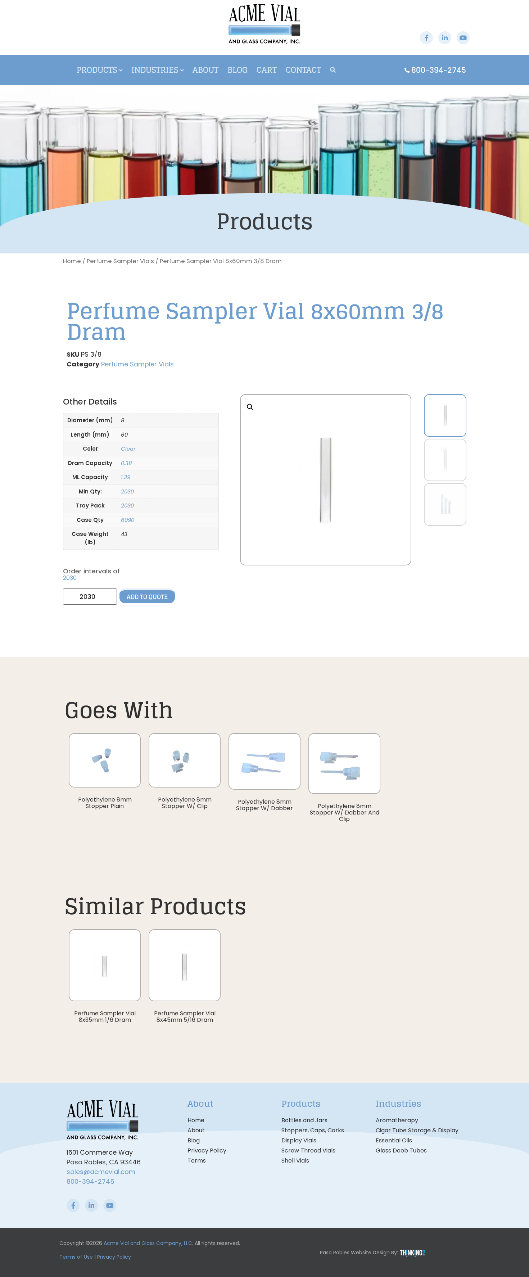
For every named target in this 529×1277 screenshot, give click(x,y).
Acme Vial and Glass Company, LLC (148, 1243)
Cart (267, 70)
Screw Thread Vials (308, 1150)
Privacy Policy (206, 1150)
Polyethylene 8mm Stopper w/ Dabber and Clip (344, 812)
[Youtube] (463, 37)
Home (72, 261)
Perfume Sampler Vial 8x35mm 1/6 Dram (105, 1016)
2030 (127, 491)
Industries (154, 70)
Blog (237, 70)
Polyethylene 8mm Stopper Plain (105, 802)
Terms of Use (76, 1256)
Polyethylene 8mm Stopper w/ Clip (185, 802)
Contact (303, 70)
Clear (128, 448)
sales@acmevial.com (101, 1171)
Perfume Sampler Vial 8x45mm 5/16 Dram (185, 1016)
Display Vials (298, 1140)
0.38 (126, 463)
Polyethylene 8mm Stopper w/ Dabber (264, 805)
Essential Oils (394, 1140)
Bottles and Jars (304, 1120)
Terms (196, 1160)
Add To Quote (147, 597)
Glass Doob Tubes (401, 1150)
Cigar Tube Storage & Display (417, 1130)
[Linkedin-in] (444, 37)
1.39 (125, 477)
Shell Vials (295, 1160)
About (205, 70)
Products (97, 70)
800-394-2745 (90, 1181)
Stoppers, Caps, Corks (312, 1130)
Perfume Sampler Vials (120, 261)
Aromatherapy (397, 1120)
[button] (250, 407)
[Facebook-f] (426, 37)
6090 (127, 520)
